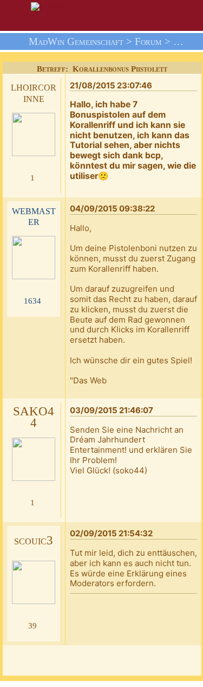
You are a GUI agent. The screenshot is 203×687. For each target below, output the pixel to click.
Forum (148, 41)
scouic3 (33, 540)
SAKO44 (33, 417)
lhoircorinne (33, 92)
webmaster (34, 215)
